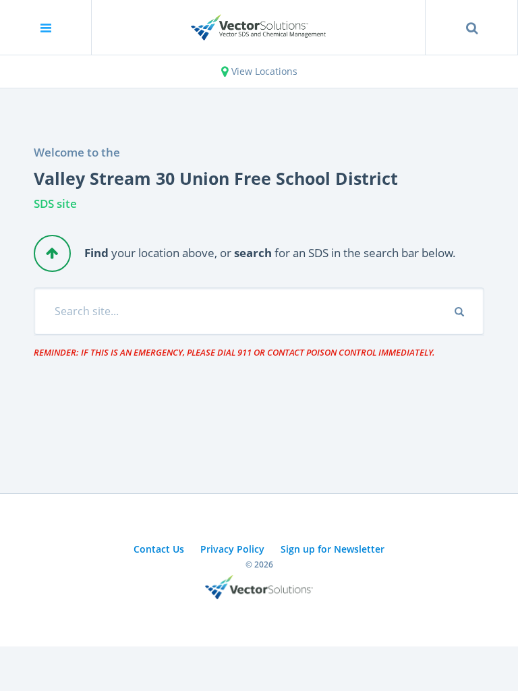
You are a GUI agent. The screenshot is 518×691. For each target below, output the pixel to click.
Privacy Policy (232, 549)
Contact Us (159, 549)
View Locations (263, 71)
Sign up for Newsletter (332, 549)
